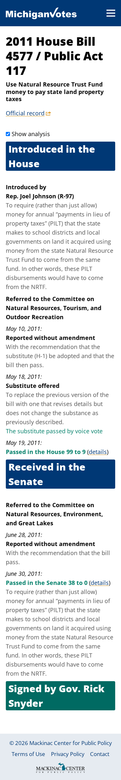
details (98, 452)
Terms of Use (28, 754)
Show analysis (31, 134)
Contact (99, 754)
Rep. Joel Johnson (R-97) (40, 196)
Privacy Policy (68, 754)
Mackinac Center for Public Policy (70, 743)
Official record (25, 113)
